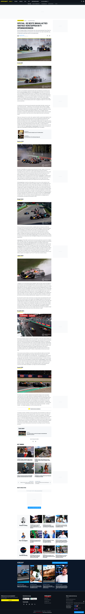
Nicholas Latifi (20, 243)
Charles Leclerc (35, 234)
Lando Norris (42, 355)
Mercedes (41, 175)
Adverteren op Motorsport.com (70, 599)
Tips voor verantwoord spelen (70, 600)
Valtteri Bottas (28, 126)
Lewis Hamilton (20, 95)
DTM (29, 1)
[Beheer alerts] (36, 441)
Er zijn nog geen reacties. (34, 490)
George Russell (35, 126)
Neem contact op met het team (70, 602)
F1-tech (56, 3)
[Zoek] (82, 1)
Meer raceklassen (35, 1)
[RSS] (35, 604)
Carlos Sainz (19, 240)
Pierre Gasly (31, 242)
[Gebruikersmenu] (84, 1)
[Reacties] (49, 36)
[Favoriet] (47, 36)
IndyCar (20, 1)
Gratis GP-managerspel (36, 3)
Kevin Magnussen (27, 243)
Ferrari (23, 93)
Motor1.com (46, 598)
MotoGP (16, 1)
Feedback (67, 597)
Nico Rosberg (42, 359)
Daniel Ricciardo (48, 192)
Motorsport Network (39, 612)
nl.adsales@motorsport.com (70, 603)
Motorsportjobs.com (47, 599)
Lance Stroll (19, 246)
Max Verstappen (50, 3)
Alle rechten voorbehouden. (47, 612)
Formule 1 (10, 1)
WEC (25, 1)
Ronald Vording (21, 35)
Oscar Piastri (36, 92)
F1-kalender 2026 (44, 3)
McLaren (36, 341)
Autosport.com (46, 601)
